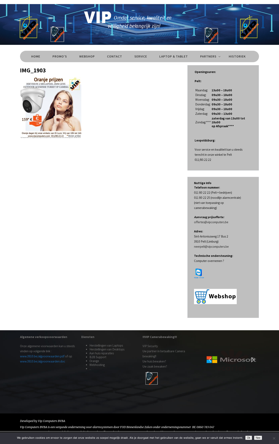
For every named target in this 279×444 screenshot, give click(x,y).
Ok (248, 437)
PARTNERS (208, 56)
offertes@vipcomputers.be (211, 222)
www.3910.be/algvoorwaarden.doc (42, 361)
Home (35, 56)
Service (140, 56)
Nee (258, 437)
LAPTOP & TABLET (173, 56)
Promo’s (59, 56)
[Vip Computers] (139, 46)
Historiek (237, 56)
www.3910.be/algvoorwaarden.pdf (42, 356)
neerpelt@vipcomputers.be (211, 247)
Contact (114, 56)
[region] (231, 359)
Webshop (87, 56)
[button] (210, 360)
